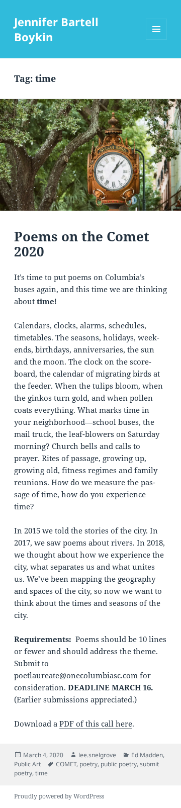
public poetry (119, 764)
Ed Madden (147, 755)
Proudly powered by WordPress (59, 796)
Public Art (27, 764)
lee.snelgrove (97, 755)
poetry (88, 764)
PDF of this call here (95, 724)
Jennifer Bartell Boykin (56, 29)
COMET (66, 764)
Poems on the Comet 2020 (81, 243)
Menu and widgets (156, 39)
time (41, 773)
